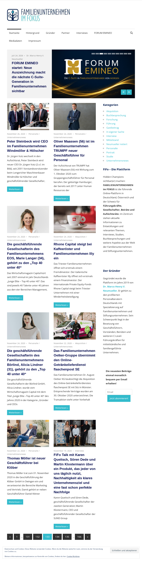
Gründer (50, 32)
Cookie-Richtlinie (73, 556)
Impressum (34, 40)
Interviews (82, 32)
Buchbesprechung (116, 115)
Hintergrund (32, 32)
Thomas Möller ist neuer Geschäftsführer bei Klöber (26, 462)
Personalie (33, 134)
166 (79, 536)
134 (57, 536)
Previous (123, 92)
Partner (66, 32)
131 (28, 536)
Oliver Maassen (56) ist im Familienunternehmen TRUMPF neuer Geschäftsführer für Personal (74, 150)
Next (129, 92)
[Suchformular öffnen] (131, 32)
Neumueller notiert (116, 144)
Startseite (14, 32)
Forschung (112, 119)
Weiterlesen (14, 189)
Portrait (110, 152)
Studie (109, 156)
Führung (110, 123)
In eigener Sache (115, 131)
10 (129, 53)
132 (38, 536)
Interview (79, 450)
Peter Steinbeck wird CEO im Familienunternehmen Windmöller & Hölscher (27, 145)
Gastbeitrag (112, 127)
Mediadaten (15, 40)
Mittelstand (112, 140)
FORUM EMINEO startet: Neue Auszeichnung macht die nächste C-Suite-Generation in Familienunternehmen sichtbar (29, 77)
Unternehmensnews (16, 137)
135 (67, 536)
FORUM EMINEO (103, 32)
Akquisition (80, 236)
